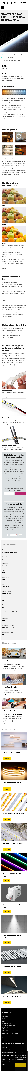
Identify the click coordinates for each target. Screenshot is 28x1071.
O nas (3, 1021)
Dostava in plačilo (6, 1019)
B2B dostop (5, 1016)
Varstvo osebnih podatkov (9, 1025)
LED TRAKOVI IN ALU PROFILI (11, 1033)
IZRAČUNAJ (20, 493)
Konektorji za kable (7, 1062)
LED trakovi (5, 1037)
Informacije (20, 1068)
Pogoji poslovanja (6, 1023)
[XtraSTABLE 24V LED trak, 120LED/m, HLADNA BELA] (14, 38)
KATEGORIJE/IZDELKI (10, 8)
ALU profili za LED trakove (9, 1040)
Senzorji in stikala (6, 1050)
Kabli (3, 1064)
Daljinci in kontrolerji (7, 1052)
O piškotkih (5, 1028)
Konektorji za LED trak (8, 1059)
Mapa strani (5, 1030)
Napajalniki (5, 1047)
